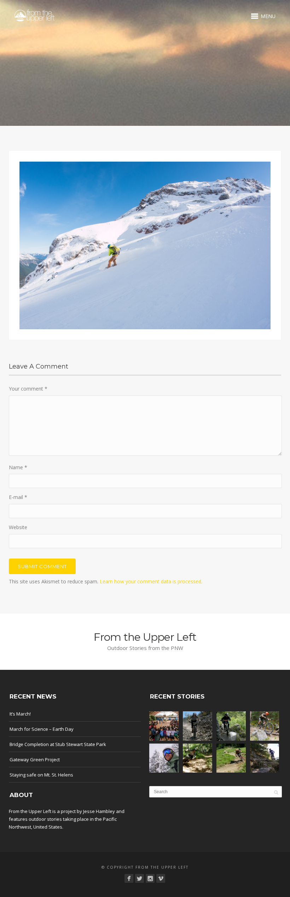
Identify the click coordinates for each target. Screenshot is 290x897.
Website (18, 527)
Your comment (28, 388)
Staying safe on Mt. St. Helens (41, 775)
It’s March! (20, 714)
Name (18, 467)
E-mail (18, 497)
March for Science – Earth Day (42, 729)
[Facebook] (128, 878)
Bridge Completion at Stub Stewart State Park (58, 744)
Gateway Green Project (35, 759)
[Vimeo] (160, 878)
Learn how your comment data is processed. (151, 581)
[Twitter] (139, 878)
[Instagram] (150, 878)
